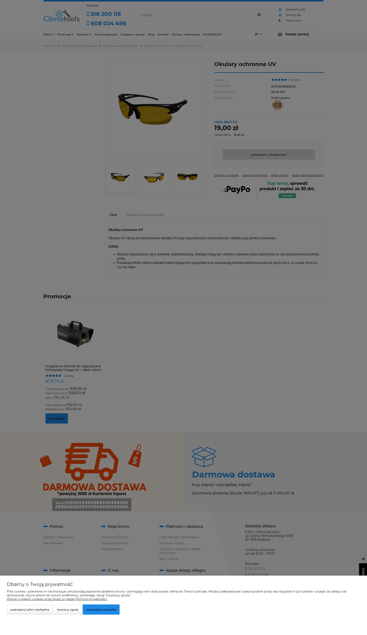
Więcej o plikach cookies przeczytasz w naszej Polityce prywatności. (57, 599)
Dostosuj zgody (67, 609)
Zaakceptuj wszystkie (101, 609)
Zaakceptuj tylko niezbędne (29, 609)
